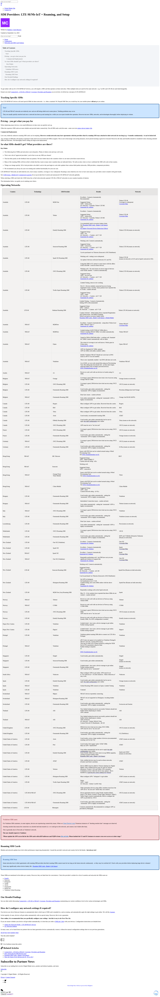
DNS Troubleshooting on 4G (88, 368)
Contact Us (7, 10)
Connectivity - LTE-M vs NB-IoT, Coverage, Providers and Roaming (31, 92)
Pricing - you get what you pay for (15, 56)
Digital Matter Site (9, 8)
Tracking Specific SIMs (12, 51)
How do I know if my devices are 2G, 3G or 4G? (18, 957)
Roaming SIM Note (12, 74)
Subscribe (3, 969)
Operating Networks (11, 66)
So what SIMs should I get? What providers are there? (22, 61)
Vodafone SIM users (12, 69)
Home (6, 39)
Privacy (3, 977)
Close (3, 994)
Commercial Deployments (14, 59)
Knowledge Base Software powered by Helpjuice (80, 985)
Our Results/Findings (11, 77)
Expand (9, 994)
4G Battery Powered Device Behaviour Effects (94, 228)
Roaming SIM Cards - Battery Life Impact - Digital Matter (97, 318)
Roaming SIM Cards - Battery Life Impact (95, 225)
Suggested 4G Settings (87, 543)
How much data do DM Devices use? (15, 953)
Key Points (9, 64)
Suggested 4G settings (86, 207)
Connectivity (8, 41)
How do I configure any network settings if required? (21, 79)
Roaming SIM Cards (11, 72)
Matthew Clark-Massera (14, 30)
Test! (7, 54)
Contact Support (10, 977)
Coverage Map (123, 204)
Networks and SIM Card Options (14, 43)
